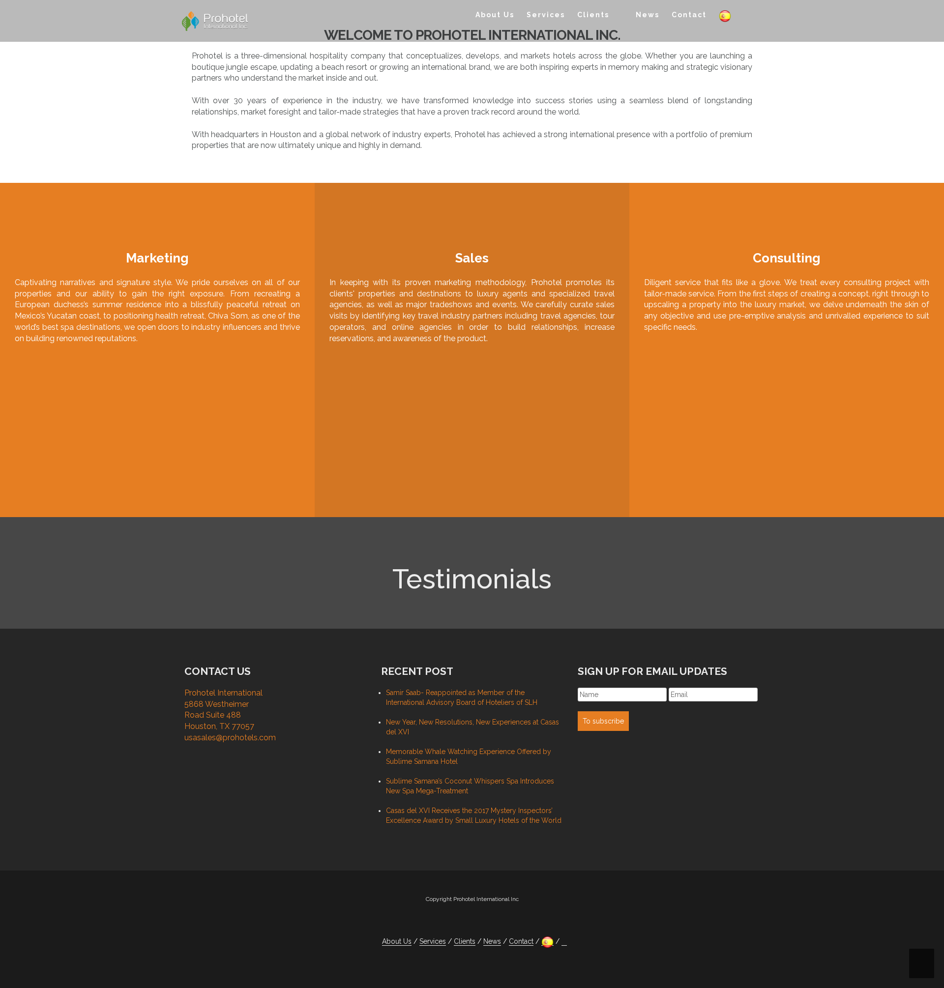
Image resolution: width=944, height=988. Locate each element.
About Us (494, 15)
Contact (689, 15)
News (647, 15)
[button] (746, 16)
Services (546, 15)
